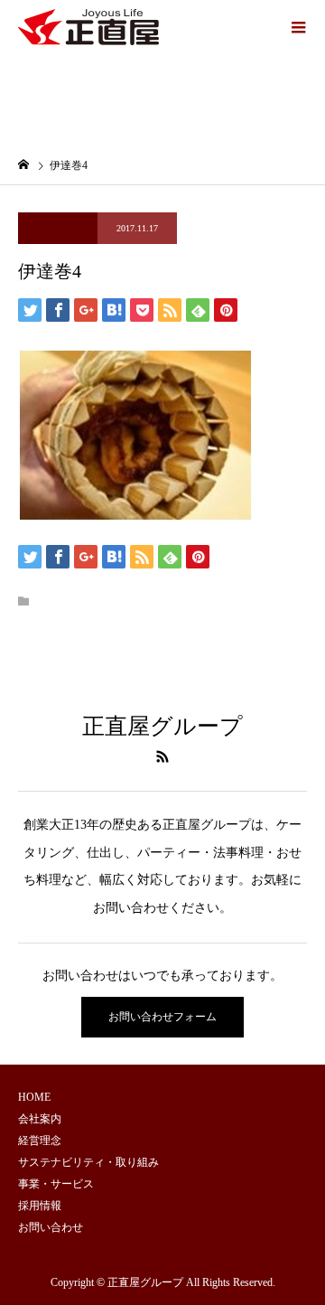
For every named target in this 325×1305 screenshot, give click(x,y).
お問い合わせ (50, 1227)
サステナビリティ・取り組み (88, 1162)
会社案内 (39, 1119)
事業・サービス (56, 1184)
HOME (34, 1097)
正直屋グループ (162, 726)
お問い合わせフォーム (162, 1016)
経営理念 (39, 1140)
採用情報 (39, 1205)
